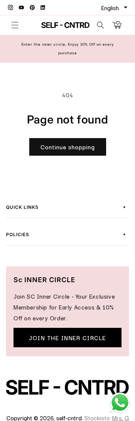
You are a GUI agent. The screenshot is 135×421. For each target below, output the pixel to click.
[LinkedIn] (43, 7)
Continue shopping (67, 146)
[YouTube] (21, 7)
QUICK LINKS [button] (66, 206)
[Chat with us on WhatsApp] (120, 411)
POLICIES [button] (66, 233)
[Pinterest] (32, 7)
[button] (15, 25)
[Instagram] (11, 7)
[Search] (100, 25)
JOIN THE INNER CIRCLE (67, 337)
